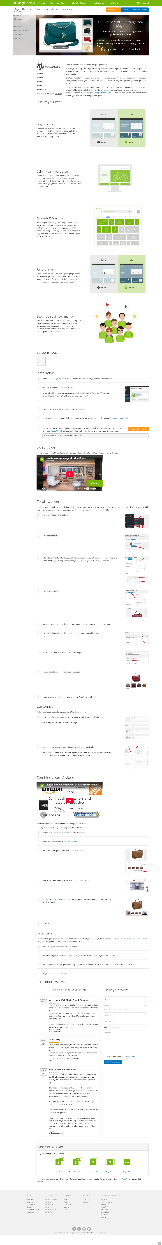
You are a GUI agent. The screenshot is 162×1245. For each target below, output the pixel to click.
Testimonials (31, 1205)
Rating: (106, 1027)
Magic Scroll (73, 3)
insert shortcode (65, 899)
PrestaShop (105, 1212)
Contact (66, 1210)
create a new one (70, 841)
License (66, 1207)
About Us (30, 1200)
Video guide (17, 19)
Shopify (103, 1207)
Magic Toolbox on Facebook (74, 1229)
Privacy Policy (130, 1057)
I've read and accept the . (121, 1057)
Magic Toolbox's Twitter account (84, 1229)
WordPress (126, 1179)
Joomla (103, 1217)
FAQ (65, 1202)
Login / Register (88, 1200)
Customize (17, 27)
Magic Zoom (60, 3)
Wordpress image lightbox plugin (98, 93)
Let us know (137, 939)
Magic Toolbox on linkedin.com (89, 1229)
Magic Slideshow (97, 3)
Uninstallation (18, 34)
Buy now (113, 10)
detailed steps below (121, 418)
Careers (29, 1207)
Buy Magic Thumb (139, 429)
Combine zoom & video (21, 30)
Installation (17, 15)
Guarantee (67, 1205)
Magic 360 (84, 3)
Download (135, 10)
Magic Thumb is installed (60, 833)
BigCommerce (106, 1210)
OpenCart (104, 1215)
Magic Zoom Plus (46, 3)
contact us (48, 1179)
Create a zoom (18, 23)
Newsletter (30, 1212)
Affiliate (85, 1202)
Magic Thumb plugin (61, 379)
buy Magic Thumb (54, 431)
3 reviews (58, 94)
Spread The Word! (33, 1210)
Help (65, 1200)
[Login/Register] (148, 3)
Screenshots (18, 11)
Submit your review (112, 1062)
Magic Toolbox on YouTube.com (79, 1229)
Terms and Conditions (87, 1233)
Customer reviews (19, 38)
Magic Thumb (112, 3)
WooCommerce (106, 1202)
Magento (104, 1200)
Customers (30, 1202)
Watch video (119, 49)
